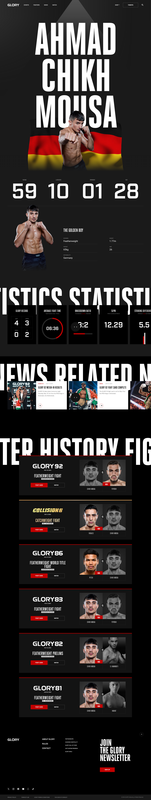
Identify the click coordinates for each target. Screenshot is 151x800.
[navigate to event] (75, 475)
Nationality (67, 255)
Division (65, 238)
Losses (58, 180)
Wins (24, 180)
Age (110, 246)
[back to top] (141, 734)
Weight (65, 246)
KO (126, 180)
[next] (40, 405)
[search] (142, 5)
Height (111, 238)
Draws (92, 180)
